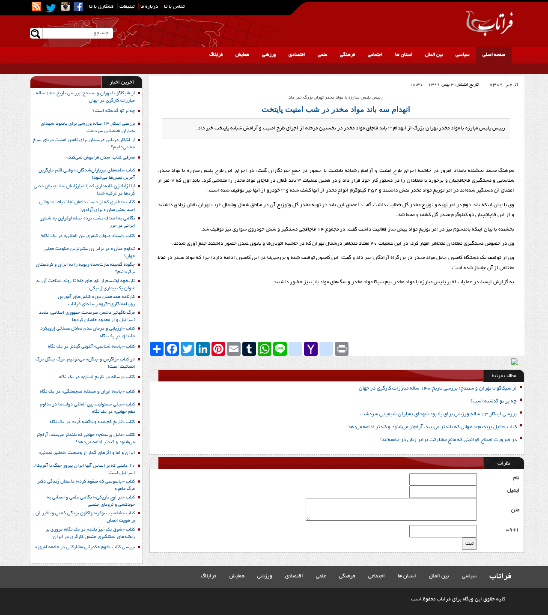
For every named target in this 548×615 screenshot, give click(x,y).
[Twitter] (51, 8)
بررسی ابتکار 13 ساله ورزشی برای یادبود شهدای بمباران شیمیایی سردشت (438, 414)
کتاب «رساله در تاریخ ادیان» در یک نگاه (97, 377)
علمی (322, 54)
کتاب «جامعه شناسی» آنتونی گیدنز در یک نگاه (91, 346)
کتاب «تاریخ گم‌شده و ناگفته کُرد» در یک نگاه (92, 422)
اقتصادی (297, 54)
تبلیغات (126, 6)
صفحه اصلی (493, 54)
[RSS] (36, 6)
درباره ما (149, 6)
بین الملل (434, 54)
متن (515, 510)
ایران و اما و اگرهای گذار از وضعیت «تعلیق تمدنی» (87, 453)
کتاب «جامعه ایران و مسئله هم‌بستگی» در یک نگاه (87, 391)
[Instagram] (65, 6)
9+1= (512, 530)
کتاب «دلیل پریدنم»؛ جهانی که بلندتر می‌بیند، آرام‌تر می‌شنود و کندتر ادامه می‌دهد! (431, 427)
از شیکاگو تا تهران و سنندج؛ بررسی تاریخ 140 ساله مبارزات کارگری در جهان (438, 388)
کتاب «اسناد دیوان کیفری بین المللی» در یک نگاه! (88, 236)
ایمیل (513, 490)
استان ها (403, 54)
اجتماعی (375, 54)
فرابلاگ (216, 54)
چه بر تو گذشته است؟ (494, 401)
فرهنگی (347, 54)
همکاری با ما (101, 6)
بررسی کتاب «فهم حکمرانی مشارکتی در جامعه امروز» (85, 547)
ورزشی (269, 54)
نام (516, 478)
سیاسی (463, 54)
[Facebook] (78, 6)
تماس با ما (174, 6)
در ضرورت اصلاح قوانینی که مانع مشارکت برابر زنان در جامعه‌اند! (448, 440)
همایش (242, 54)
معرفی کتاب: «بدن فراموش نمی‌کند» (100, 157)
